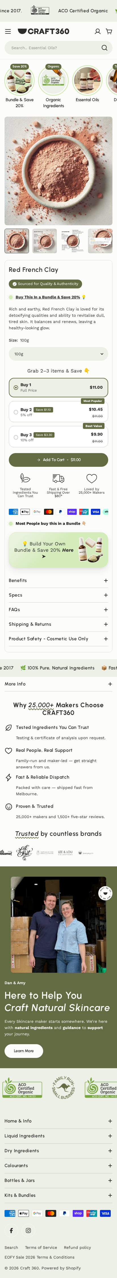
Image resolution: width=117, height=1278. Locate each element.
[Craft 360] (14, 11)
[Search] (104, 47)
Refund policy (77, 1247)
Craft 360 (29, 1268)
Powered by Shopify (61, 1268)
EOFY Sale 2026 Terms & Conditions (39, 1257)
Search (11, 1247)
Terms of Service (41, 1247)
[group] (19, 86)
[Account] (97, 31)
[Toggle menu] (8, 31)
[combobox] (58, 48)
